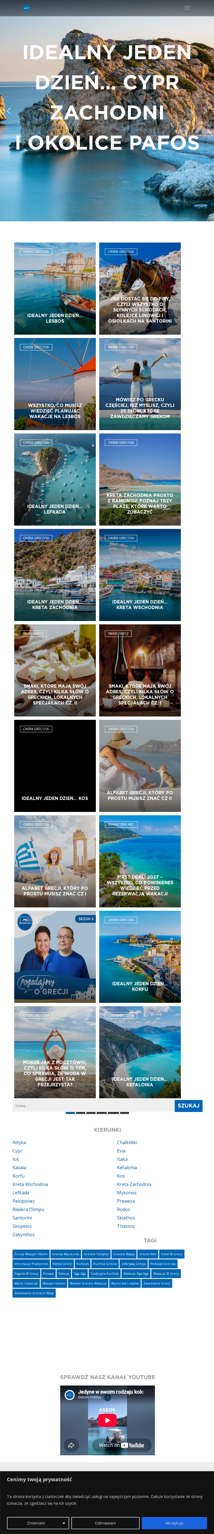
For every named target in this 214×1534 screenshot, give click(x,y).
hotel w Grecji (172, 1254)
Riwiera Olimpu (28, 1209)
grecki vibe (147, 1254)
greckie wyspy (124, 1254)
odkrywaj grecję (133, 1264)
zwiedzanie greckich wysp (34, 1293)
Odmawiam (105, 1523)
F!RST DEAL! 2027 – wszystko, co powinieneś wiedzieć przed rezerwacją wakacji (140, 885)
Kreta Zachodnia (134, 1184)
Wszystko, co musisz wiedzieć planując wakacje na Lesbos (55, 411)
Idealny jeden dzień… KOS (55, 798)
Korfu (19, 1176)
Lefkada (21, 1193)
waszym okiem (54, 1283)
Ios (16, 1159)
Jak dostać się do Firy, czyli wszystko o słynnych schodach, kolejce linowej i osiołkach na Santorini (140, 310)
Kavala (19, 1167)
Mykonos (127, 1193)
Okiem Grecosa (36, 251)
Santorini (22, 1218)
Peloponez (24, 1201)
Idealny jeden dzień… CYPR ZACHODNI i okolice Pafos (107, 98)
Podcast (30, 919)
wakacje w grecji (166, 1274)
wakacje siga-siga (136, 1274)
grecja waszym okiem (31, 1254)
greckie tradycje (96, 1254)
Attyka (19, 1142)
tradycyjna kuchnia (105, 1274)
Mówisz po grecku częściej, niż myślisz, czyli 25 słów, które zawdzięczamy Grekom (139, 408)
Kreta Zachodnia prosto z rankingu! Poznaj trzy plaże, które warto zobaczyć (140, 503)
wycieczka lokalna (125, 1283)
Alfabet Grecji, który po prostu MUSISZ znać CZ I (55, 891)
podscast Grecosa (163, 1264)
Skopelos (22, 1226)
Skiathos (126, 1218)
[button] (107, 110)
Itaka (122, 1159)
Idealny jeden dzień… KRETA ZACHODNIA (55, 605)
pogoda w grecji (26, 1274)
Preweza (126, 1201)
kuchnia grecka (105, 1264)
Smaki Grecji (33, 633)
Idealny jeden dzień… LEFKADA (55, 509)
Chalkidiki (127, 1142)
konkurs (83, 1264)
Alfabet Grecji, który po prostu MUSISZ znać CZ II (140, 796)
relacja (64, 1274)
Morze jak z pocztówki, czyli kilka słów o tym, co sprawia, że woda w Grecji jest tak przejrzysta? (55, 1073)
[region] (107, 1502)
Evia (121, 1151)
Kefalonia (127, 1167)
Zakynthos (24, 1234)
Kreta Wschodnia (30, 1184)
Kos (121, 1176)
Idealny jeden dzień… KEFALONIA (140, 1082)
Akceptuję (174, 1523)
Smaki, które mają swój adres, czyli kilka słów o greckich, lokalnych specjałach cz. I (140, 694)
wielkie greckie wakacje (88, 1283)
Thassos (126, 1226)
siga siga (80, 1274)
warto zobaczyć (26, 1283)
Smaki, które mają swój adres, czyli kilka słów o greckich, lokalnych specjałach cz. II (55, 694)
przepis (48, 1274)
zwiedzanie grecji (157, 1283)
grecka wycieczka (65, 1254)
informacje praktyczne (31, 1264)
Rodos (123, 1209)
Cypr (17, 1151)
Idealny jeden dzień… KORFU (140, 987)
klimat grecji (62, 1264)
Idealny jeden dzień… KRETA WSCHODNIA (140, 605)
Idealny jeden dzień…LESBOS (55, 318)
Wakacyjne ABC (121, 824)
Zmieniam (36, 1523)
